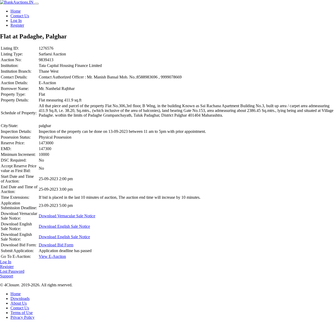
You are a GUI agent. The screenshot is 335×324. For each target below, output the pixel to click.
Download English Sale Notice (64, 226)
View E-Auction (52, 256)
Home (15, 11)
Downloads (20, 298)
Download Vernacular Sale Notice (67, 216)
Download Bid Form (56, 245)
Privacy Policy (22, 317)
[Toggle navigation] (37, 3)
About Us (18, 303)
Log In (16, 20)
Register (17, 25)
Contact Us (19, 16)
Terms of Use (21, 312)
